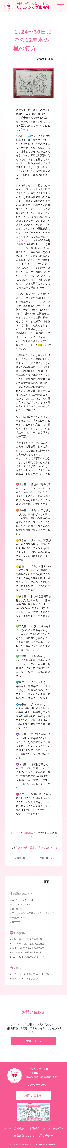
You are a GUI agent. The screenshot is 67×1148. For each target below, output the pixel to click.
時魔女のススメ (19, 917)
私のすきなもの (31, 978)
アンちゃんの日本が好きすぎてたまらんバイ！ (34, 913)
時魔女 (15, 978)
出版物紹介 (33, 1128)
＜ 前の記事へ (20, 858)
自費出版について (24, 1135)
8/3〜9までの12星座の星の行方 (27, 952)
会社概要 (19, 1128)
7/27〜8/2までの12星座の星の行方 (28, 957)
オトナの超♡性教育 (21, 904)
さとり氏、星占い (27, 847)
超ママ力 (52, 847)
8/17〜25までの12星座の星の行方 (28, 943)
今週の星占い (33, 974)
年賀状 (42, 847)
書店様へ (58, 1128)
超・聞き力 (17, 909)
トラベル (16, 974)
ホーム (7, 1128)
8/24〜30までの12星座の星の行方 (28, 939)
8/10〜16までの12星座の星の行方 (28, 948)
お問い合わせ (33, 1040)
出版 (47, 974)
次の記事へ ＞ (46, 858)
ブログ (46, 1128)
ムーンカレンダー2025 (22, 900)
